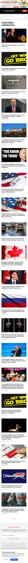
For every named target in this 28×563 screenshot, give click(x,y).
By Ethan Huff (4, 193)
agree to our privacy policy (11, 556)
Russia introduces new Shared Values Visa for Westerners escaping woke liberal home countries (13, 311)
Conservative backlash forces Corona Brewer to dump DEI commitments (13, 69)
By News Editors (4, 218)
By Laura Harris (4, 48)
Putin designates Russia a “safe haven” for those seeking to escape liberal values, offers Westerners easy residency (13, 361)
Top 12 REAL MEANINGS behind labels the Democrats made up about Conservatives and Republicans (13, 166)
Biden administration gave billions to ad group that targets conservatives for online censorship (13, 462)
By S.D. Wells (4, 169)
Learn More (6, 559)
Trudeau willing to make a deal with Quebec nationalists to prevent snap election (12, 287)
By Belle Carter (4, 339)
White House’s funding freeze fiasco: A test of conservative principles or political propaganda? (13, 116)
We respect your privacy (14, 538)
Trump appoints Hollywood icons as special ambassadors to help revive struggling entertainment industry (12, 141)
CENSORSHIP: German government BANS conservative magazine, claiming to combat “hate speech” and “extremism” (12, 510)
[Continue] (25, 535)
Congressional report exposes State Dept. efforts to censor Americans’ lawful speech (13, 239)
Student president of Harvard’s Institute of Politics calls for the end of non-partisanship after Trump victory (13, 215)
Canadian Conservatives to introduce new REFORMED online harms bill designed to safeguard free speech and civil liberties (12, 263)
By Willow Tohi (4, 71)
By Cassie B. (3, 241)
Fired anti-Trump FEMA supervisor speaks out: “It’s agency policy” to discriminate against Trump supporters (12, 191)
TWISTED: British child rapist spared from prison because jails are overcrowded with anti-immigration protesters (12, 336)
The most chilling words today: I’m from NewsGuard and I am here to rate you (11, 486)
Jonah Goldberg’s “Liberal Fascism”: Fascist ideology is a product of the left (13, 92)
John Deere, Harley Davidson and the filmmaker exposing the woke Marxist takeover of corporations (11, 412)
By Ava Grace (4, 144)
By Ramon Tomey (4, 314)
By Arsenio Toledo (5, 95)
